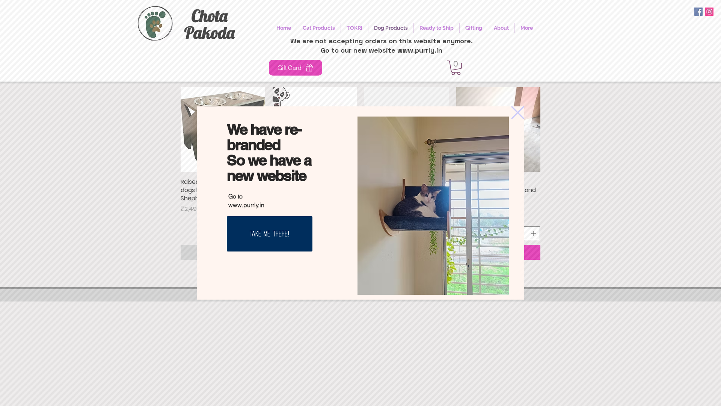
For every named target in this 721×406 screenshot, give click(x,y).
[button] (517, 113)
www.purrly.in (246, 205)
